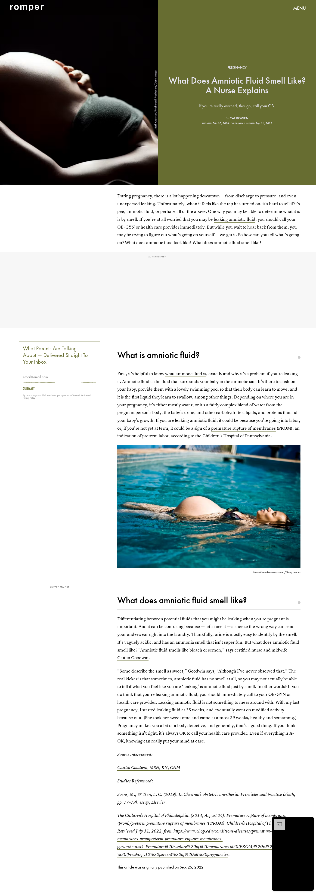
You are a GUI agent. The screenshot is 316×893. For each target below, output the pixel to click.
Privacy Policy (29, 397)
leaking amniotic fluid (234, 219)
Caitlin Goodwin (133, 658)
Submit (29, 388)
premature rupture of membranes (243, 428)
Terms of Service (79, 395)
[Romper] (27, 8)
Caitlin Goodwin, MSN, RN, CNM (148, 767)
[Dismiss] (308, 821)
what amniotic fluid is (185, 374)
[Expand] (277, 821)
